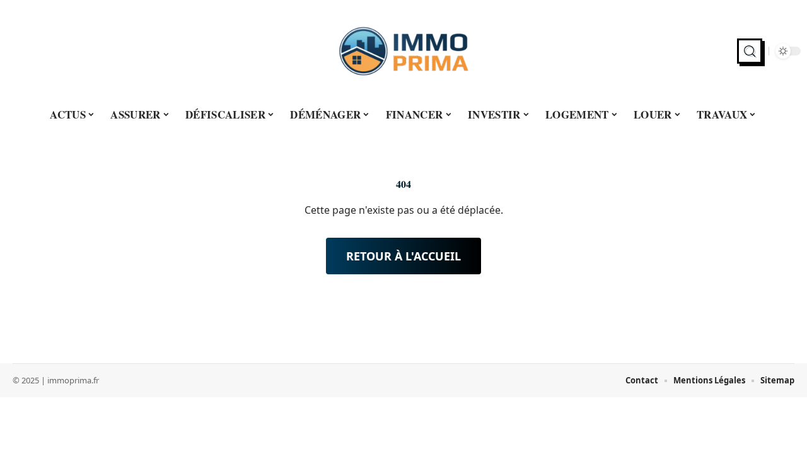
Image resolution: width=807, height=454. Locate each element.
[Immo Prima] (403, 51)
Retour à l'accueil (403, 256)
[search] (749, 51)
